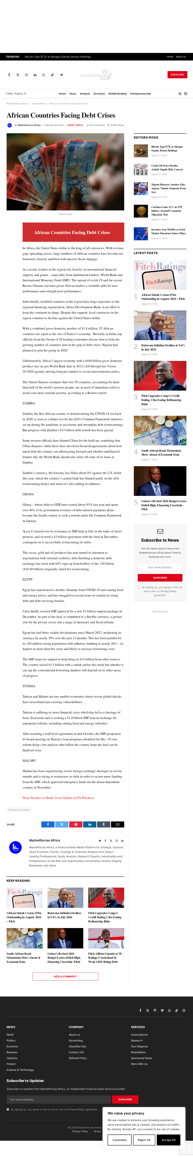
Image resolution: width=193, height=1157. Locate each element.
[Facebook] (10, 234)
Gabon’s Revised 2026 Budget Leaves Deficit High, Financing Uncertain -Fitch (64, 958)
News (73, 93)
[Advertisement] (96, 26)
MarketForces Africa (17, 103)
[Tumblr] (10, 278)
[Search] (180, 93)
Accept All (168, 1139)
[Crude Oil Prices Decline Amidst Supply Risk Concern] (141, 169)
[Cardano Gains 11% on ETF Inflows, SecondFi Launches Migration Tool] (141, 211)
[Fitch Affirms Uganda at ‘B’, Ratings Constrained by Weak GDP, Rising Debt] (106, 938)
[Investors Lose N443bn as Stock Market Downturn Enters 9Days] (141, 233)
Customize (119, 1139)
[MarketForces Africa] (96, 74)
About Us (181, 56)
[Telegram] (10, 295)
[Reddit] (10, 286)
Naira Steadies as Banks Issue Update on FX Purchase (58, 798)
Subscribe (177, 74)
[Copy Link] (10, 312)
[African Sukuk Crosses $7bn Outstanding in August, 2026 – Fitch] (25, 898)
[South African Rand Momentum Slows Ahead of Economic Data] (25, 938)
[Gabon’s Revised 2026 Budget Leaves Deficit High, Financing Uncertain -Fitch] (65, 938)
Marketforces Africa (29, 125)
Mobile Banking (118, 93)
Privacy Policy (168, 591)
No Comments (97, 125)
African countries (19, 809)
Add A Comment (65, 976)
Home (170, 56)
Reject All (144, 1139)
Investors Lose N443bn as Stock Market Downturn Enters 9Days (168, 231)
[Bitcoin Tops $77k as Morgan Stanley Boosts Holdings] (141, 150)
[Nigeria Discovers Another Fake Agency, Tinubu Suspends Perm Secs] (141, 188)
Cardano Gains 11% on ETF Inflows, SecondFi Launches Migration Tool (167, 210)
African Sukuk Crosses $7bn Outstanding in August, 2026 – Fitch (24, 917)
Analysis (85, 93)
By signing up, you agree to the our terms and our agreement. (161, 591)
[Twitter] (10, 243)
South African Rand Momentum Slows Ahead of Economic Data (23, 958)
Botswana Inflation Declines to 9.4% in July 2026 (64, 915)
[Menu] (185, 93)
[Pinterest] (10, 260)
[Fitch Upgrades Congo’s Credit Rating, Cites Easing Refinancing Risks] (106, 898)
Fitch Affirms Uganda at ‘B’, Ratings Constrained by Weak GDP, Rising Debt (105, 958)
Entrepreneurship (140, 93)
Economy (99, 93)
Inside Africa (38, 103)
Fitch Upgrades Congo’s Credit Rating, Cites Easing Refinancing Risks (104, 917)
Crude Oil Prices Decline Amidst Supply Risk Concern (167, 167)
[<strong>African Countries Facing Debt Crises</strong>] (65, 171)
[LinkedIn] (10, 252)
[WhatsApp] (10, 304)
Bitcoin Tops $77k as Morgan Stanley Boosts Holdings (58, 56)
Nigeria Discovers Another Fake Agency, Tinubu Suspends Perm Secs (168, 188)
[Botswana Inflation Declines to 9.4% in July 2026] (65, 898)
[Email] (10, 269)
